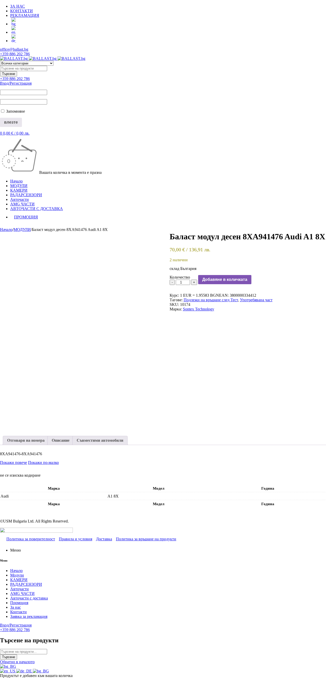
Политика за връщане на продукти (146, 539)
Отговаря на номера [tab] (26, 440)
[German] (24, 671)
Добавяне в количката (224, 279)
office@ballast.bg (14, 49)
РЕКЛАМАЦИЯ (24, 15)
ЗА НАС (17, 6)
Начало (6, 229)
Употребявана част (256, 300)
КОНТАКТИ (21, 11)
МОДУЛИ (22, 229)
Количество (180, 277)
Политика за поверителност (30, 539)
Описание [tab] (61, 440)
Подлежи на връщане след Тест (211, 300)
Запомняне (15, 111)
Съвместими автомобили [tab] (100, 440)
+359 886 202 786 (15, 54)
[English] (8, 671)
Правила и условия (75, 539)
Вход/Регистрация (16, 83)
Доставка (104, 539)
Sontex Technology (198, 309)
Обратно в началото (17, 662)
